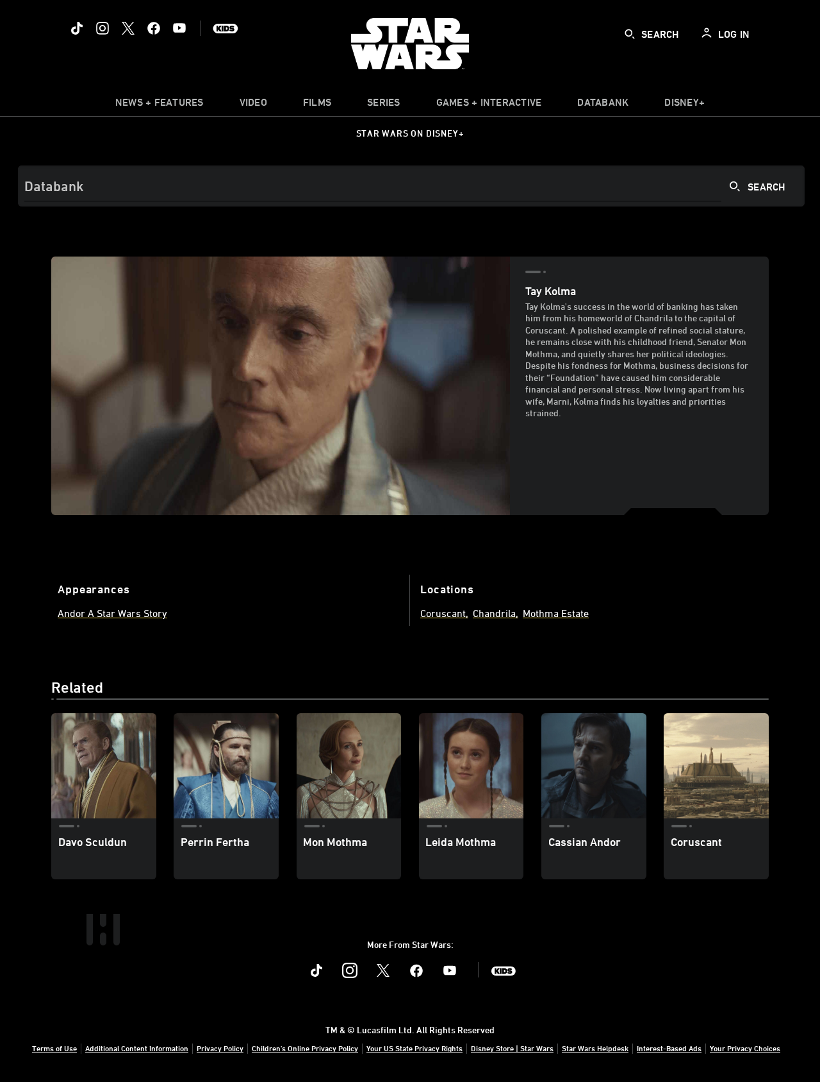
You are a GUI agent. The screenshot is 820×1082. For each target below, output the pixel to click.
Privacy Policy (220, 1048)
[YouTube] (179, 28)
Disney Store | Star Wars (512, 1048)
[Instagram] (102, 28)
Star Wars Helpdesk (595, 1048)
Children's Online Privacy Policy (305, 1048)
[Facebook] (153, 28)
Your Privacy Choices (745, 1048)
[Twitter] (128, 28)
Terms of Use (54, 1048)
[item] (159, 105)
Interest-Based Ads (669, 1048)
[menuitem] (253, 105)
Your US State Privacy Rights (414, 1048)
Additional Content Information (136, 1048)
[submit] (629, 34)
